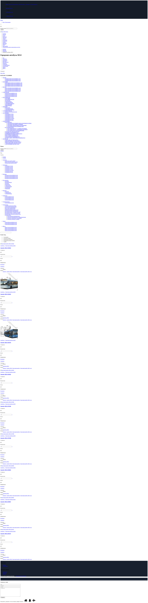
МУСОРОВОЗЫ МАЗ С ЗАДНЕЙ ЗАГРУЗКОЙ (17, 128)
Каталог (4, 34)
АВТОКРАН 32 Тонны (9, 118)
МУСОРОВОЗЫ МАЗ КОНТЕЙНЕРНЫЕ (15, 130)
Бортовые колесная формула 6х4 (11, 177)
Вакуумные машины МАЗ (10, 207)
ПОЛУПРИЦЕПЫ (6, 97)
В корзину (2, 264)
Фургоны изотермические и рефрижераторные (16, 217)
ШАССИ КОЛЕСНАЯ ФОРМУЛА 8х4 (12, 91)
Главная (4, 33)
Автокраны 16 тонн (9, 167)
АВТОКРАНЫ (6, 112)
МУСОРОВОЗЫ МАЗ (9, 127)
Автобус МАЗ (7, 238)
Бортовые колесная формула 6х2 (11, 176)
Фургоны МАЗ (8, 215)
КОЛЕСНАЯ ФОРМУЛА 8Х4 (11, 96)
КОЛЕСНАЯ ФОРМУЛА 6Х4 (11, 94)
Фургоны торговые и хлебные (13, 219)
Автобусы (5, 51)
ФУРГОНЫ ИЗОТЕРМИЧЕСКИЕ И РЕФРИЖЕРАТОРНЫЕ (19, 123)
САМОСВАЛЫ (6, 92)
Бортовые (5, 61)
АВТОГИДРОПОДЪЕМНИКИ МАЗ (12, 136)
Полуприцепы (5, 62)
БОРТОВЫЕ (5, 81)
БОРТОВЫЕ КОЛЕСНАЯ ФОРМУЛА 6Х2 (13, 83)
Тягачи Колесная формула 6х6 (11, 224)
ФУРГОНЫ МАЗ (8, 122)
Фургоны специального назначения (14, 218)
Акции (4, 38)
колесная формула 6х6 (9, 198)
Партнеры (5, 43)
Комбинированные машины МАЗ (11, 209)
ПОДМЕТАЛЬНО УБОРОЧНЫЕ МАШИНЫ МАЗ (15, 137)
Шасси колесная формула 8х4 (11, 230)
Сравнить (2, 266)
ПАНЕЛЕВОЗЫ (8, 101)
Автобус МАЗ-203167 (5, 533)
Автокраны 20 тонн (9, 168)
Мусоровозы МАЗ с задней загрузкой (12, 213)
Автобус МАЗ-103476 (5, 342)
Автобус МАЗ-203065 (5, 470)
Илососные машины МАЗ (10, 208)
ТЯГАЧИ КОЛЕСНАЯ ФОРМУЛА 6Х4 (13, 79)
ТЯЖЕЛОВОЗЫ (8, 105)
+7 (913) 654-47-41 (9, 12)
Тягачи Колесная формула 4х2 (11, 222)
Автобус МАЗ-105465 (5, 374)
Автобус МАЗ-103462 (5, 248)
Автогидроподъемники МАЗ (11, 206)
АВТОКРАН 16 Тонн (9, 115)
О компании (5, 566)
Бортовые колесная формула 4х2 (11, 175)
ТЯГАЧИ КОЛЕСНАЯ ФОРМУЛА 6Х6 (13, 80)
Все (3, 57)
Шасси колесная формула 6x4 (11, 229)
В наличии (5, 40)
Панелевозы (7, 184)
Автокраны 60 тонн (9, 172)
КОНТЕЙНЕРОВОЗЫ (9, 99)
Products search (3, 28)
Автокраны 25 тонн (9, 169)
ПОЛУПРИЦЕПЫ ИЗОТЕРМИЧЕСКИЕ (15, 126)
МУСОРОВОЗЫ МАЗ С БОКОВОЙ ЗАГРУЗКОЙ (17, 129)
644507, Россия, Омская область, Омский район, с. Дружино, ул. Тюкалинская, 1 (22, 4)
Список (4, 156)
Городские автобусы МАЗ (10, 160)
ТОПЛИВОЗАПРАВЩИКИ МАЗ (11, 132)
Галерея (4, 157)
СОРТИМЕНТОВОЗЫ (9, 103)
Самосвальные (8, 185)
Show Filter (2, 73)
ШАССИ (4, 87)
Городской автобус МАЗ (9, 240)
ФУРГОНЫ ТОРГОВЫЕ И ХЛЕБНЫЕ (15, 124)
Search (2, 29)
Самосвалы (5, 64)
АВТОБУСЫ (5, 138)
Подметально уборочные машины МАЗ (13, 214)
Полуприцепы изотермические (13, 216)
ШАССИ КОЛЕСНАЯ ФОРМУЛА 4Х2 (13, 88)
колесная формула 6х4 (9, 197)
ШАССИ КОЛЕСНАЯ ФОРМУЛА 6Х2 (13, 89)
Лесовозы (7, 183)
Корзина (4, 574)
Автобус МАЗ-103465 (5, 294)
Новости (4, 44)
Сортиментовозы (6, 65)
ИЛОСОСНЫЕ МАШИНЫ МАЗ (11, 135)
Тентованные (7, 187)
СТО (4, 45)
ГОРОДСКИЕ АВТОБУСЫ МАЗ (11, 139)
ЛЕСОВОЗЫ (7, 100)
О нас (4, 35)
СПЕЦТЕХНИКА (6, 121)
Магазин (4, 50)
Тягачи (4, 67)
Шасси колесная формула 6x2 (11, 228)
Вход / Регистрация (6, 22)
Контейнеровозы (8, 182)
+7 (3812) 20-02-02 (9, 16)
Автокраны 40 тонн (9, 171)
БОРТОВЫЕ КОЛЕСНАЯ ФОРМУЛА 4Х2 (13, 82)
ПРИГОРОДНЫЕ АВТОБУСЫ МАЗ (12, 140)
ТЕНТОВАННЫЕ (8, 104)
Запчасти (4, 37)
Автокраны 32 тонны (9, 170)
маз (5, 241)
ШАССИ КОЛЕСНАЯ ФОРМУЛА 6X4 (13, 90)
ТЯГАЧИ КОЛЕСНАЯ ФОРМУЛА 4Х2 (13, 78)
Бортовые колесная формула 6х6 (11, 178)
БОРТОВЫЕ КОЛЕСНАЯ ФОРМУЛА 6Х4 (13, 84)
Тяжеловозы (7, 188)
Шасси (4, 68)
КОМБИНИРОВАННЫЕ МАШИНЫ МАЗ (13, 133)
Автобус (6, 237)
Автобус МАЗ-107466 (5, 406)
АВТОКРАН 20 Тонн (9, 116)
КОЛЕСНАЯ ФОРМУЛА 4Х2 (11, 93)
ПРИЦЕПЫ (5, 106)
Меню (1, 20)
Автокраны (5, 59)
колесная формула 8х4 (9, 199)
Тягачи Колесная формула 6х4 (11, 223)
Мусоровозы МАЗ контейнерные (11, 210)
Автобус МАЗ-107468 (5, 438)
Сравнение (5, 39)
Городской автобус (8, 239)
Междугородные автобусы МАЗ (11, 161)
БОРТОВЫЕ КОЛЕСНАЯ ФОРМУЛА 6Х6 (13, 85)
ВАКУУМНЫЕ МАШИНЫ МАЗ (11, 134)
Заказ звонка (5, 46)
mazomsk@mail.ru (9, 8)
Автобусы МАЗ (6, 317)
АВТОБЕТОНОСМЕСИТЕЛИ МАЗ (12, 131)
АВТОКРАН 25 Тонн (9, 117)
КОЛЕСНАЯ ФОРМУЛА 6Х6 (11, 95)
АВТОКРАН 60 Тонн (9, 120)
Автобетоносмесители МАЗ (10, 205)
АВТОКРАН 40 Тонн (9, 119)
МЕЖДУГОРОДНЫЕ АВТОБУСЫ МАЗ (13, 142)
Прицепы (5, 63)
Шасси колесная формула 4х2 (11, 227)
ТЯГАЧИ (4, 77)
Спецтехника (5, 66)
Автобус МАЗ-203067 (5, 501)
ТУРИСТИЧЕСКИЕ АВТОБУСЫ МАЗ (13, 143)
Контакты (5, 36)
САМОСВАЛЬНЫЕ (9, 102)
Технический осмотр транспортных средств (11, 47)
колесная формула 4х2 (9, 196)
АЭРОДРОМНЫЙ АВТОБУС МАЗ (12, 144)
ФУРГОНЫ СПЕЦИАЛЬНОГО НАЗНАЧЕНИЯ (16, 125)
